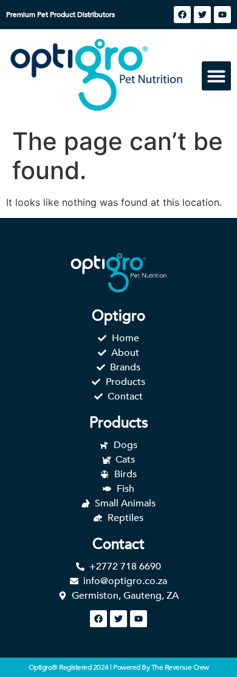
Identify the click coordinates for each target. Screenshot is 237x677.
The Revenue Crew (180, 667)
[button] (216, 75)
